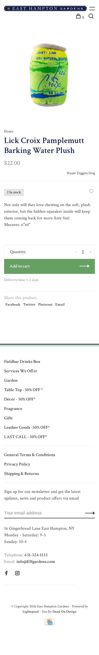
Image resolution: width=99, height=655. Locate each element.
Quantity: (18, 252)
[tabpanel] (49, 73)
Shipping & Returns (21, 474)
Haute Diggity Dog (81, 173)
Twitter (29, 304)
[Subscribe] (88, 513)
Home (8, 131)
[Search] (92, 17)
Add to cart (20, 266)
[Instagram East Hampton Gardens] (17, 574)
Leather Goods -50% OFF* (27, 427)
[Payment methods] (49, 624)
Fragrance (13, 409)
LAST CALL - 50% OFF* (25, 437)
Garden (11, 380)
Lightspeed (31, 611)
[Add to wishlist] (91, 192)
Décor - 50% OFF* (19, 399)
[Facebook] (6, 574)
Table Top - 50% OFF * (23, 390)
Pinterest (45, 304)
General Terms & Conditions (29, 455)
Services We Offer (20, 371)
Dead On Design (64, 611)
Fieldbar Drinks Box (22, 362)
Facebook (13, 304)
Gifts (8, 418)
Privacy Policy (17, 464)
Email (60, 304)
